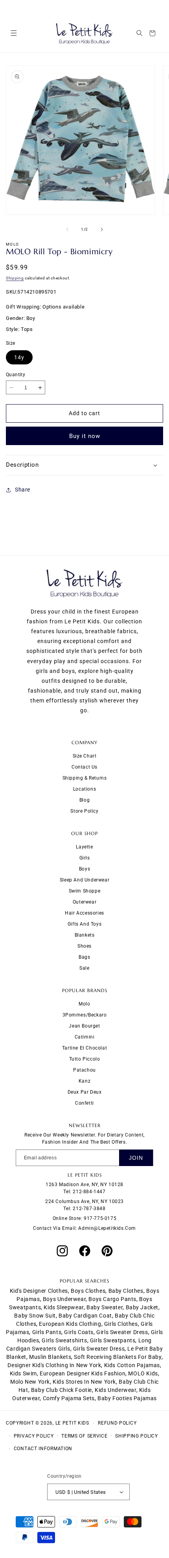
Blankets (85, 935)
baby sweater (104, 1307)
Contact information (43, 1448)
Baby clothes (125, 1291)
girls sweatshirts (64, 1340)
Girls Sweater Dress (99, 1348)
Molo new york (30, 1382)
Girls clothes (121, 1324)
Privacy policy (34, 1436)
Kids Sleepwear (63, 1307)
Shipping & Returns (84, 778)
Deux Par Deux (85, 1092)
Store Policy (84, 811)
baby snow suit (34, 1315)
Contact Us (84, 767)
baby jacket (142, 1307)
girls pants (47, 1332)
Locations (84, 789)
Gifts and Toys (84, 924)
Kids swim (23, 1373)
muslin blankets (50, 1357)
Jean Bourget (84, 1026)
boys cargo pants (112, 1299)
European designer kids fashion (82, 1373)
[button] (13, 33)
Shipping (15, 278)
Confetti (84, 1103)
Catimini (85, 1037)
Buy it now (84, 436)
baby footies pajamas (127, 1398)
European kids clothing (70, 1324)
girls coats (79, 1332)
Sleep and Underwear (84, 880)
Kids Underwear (115, 1390)
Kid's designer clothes (39, 1291)
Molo (84, 1004)
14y (19, 357)
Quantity (15, 374)
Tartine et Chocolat (84, 1048)
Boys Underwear (64, 1299)
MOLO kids (143, 1373)
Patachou (84, 1070)
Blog (84, 800)
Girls (84, 858)
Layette (84, 847)
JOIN (136, 1158)
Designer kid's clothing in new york (54, 1365)
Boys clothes (88, 1291)
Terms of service (84, 1436)
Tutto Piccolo (84, 1059)
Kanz (84, 1081)
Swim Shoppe (85, 891)
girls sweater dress (122, 1332)
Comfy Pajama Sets (69, 1398)
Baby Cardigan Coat (85, 1315)
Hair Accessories (84, 913)
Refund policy (117, 1423)
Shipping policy (136, 1436)
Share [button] (22, 489)
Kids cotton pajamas (132, 1365)
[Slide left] (67, 229)
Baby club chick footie (61, 1390)
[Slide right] (101, 229)
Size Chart (85, 756)
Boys (84, 869)
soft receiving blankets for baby (117, 1357)
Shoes (84, 946)
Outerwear (84, 902)
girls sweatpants (113, 1340)
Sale (84, 968)
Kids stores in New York (84, 1382)
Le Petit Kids (72, 1423)
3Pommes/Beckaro (84, 1015)
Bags (84, 957)
